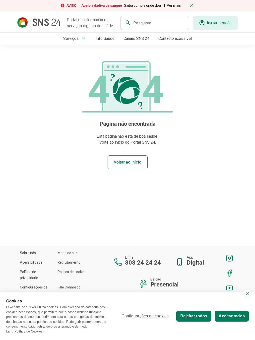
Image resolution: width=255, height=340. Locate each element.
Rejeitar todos (193, 316)
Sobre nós (28, 253)
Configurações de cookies (34, 290)
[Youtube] (229, 288)
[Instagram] (229, 258)
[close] (247, 293)
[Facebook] (229, 273)
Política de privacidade (29, 275)
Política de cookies (72, 272)
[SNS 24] (40, 23)
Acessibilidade (31, 262)
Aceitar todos (232, 316)
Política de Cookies (28, 331)
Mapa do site (68, 253)
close (192, 5)
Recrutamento (69, 262)
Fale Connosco (69, 287)
